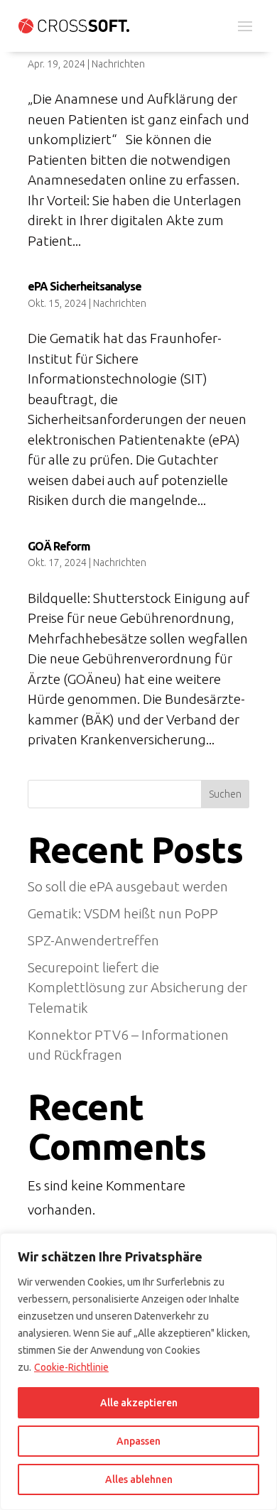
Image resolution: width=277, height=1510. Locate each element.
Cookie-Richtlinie (71, 1367)
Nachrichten (118, 64)
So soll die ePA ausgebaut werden (128, 886)
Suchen (225, 794)
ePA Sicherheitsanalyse (84, 286)
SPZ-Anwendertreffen (93, 940)
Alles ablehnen (139, 1479)
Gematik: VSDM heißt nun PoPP (124, 913)
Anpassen (138, 1441)
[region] (138, 1371)
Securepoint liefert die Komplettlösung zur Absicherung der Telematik (137, 988)
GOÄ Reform (59, 546)
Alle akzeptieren (139, 1402)
